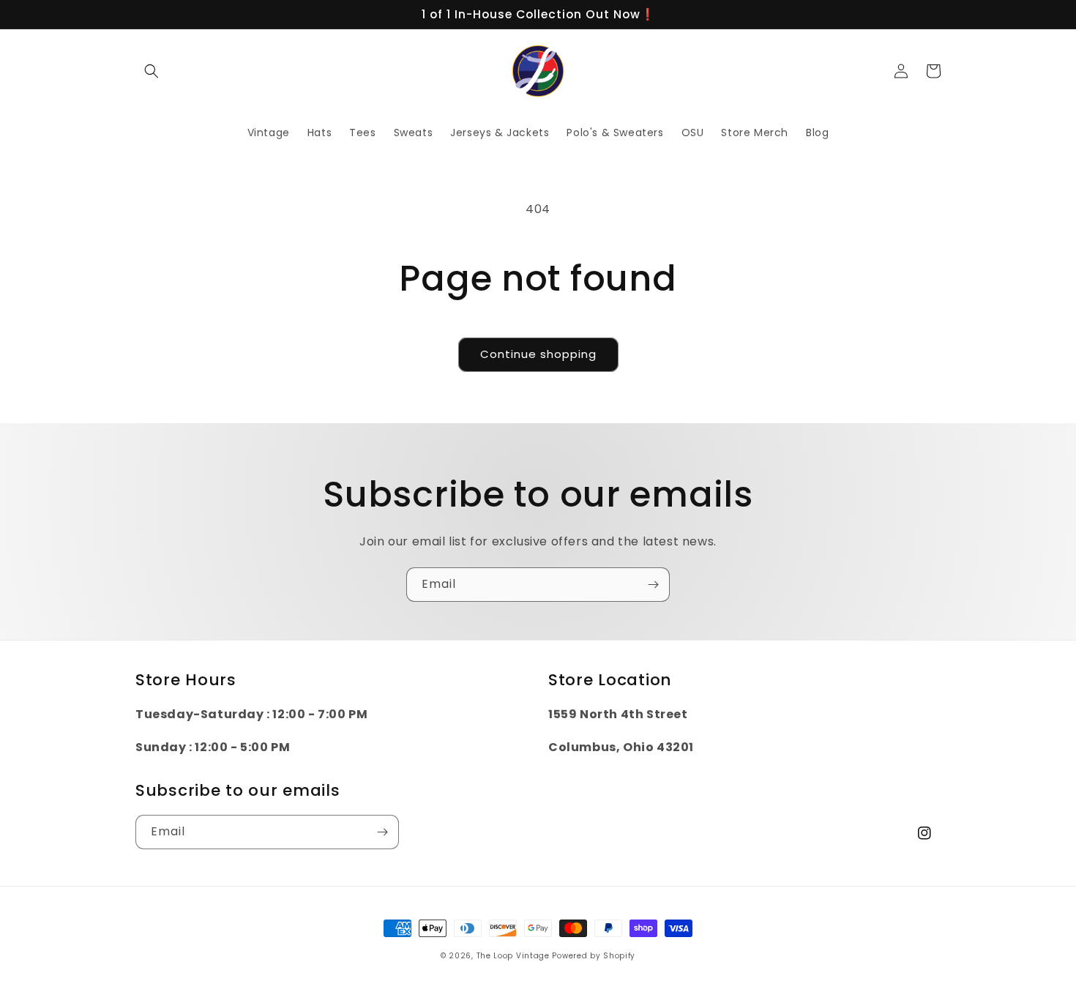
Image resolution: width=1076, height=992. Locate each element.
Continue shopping (538, 354)
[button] (151, 71)
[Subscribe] (653, 584)
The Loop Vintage (513, 955)
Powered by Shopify (593, 955)
